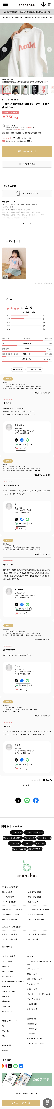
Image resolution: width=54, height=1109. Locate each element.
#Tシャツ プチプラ (35, 849)
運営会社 (30, 1023)
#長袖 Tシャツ (40, 843)
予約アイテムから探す (36, 919)
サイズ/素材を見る (30, 193)
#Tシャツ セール (15, 843)
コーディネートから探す (37, 934)
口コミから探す (34, 939)
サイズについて (33, 984)
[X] (10, 1066)
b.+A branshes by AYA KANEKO (13, 981)
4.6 (28, 308)
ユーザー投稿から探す (10, 939)
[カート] (49, 4)
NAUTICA (5, 996)
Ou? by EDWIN (7, 976)
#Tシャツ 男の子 (17, 832)
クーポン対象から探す (36, 914)
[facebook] (21, 1066)
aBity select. (6, 986)
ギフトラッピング (33, 999)
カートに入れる (29, 151)
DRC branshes (11, 99)
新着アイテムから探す (10, 919)
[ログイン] (43, 4)
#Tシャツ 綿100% (44, 838)
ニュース (5, 1031)
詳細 (34, 128)
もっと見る (27, 785)
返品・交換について (34, 979)
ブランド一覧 (7, 961)
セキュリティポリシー (35, 1038)
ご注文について (33, 969)
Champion (6, 1001)
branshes (5, 966)
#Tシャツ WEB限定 (19, 849)
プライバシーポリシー (35, 1043)
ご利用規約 (31, 1033)
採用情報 (30, 1028)
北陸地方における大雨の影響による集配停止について (28, 12)
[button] (4, 49)
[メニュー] (5, 4)
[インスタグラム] (4, 1066)
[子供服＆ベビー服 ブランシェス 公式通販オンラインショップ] (26, 4)
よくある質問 (32, 1004)
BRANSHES (27, 1093)
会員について (32, 989)
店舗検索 (5, 1050)
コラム (4, 1036)
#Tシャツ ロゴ (28, 843)
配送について (32, 974)
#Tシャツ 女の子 (30, 838)
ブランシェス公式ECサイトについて (39, 962)
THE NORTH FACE (8, 991)
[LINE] (15, 1066)
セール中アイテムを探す (11, 914)
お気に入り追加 (29, 164)
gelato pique (7, 1011)
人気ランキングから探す (11, 927)
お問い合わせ (32, 1009)
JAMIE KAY (6, 1006)
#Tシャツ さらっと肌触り (34, 832)
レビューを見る (26, 138)
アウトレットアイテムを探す (39, 909)
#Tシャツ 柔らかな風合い (12, 838)
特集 (4, 1026)
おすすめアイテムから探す (12, 909)
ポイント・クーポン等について (38, 994)
